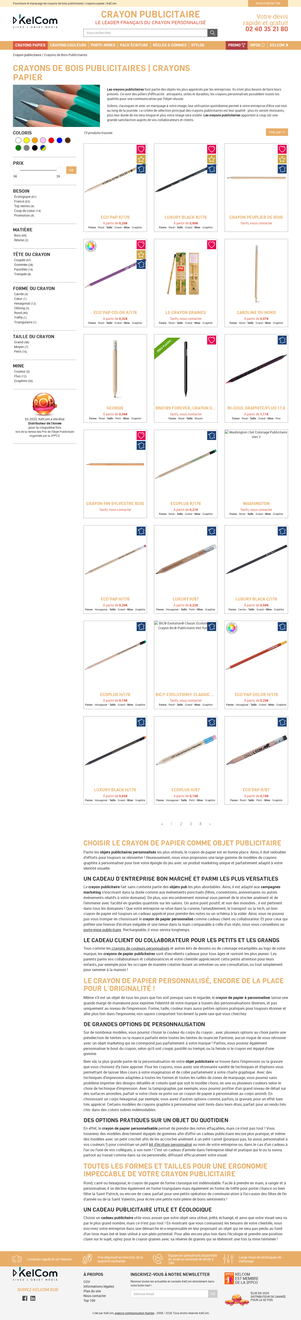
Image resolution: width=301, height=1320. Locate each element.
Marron (68, 140)
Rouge (51, 140)
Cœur (20, 298)
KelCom (277, 45)
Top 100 (89, 1300)
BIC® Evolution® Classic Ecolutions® (186, 695)
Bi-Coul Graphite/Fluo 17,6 (256, 408)
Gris (27, 148)
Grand (21, 342)
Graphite (23, 381)
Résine (21, 240)
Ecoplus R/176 (185, 503)
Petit (20, 351)
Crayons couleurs (68, 45)
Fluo (20, 376)
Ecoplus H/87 (185, 790)
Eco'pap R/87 (256, 790)
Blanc (18, 140)
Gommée (23, 264)
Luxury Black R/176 (186, 217)
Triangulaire (25, 322)
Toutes (43, 148)
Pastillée (23, 269)
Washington (256, 503)
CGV (86, 1281)
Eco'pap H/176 (115, 599)
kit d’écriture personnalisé (170, 1144)
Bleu (59, 140)
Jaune (27, 140)
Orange (35, 140)
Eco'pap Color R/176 (115, 312)
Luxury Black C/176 (256, 599)
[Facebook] (24, 1298)
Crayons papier (30, 45)
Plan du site (92, 1291)
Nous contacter (268, 3)
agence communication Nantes (134, 1313)
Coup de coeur (27, 210)
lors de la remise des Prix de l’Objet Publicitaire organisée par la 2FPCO (45, 433)
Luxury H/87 (186, 599)
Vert (18, 148)
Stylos (197, 45)
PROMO (235, 45)
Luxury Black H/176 (115, 790)
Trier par (275, 132)
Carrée (21, 294)
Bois (20, 235)
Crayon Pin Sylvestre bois (115, 503)
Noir (35, 148)
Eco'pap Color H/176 (256, 695)
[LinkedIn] (32, 1298)
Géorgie (115, 408)
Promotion (24, 215)
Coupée (22, 260)
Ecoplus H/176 (115, 695)
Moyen (21, 346)
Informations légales (98, 1286)
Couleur (22, 371)
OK (71, 170)
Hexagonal (25, 303)
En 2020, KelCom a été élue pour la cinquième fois (44, 423)
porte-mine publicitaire (102, 929)
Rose (43, 140)
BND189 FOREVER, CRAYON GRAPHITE (186, 408)
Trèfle (20, 317)
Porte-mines (103, 45)
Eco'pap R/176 (115, 217)
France (22, 201)
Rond (21, 312)
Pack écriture (134, 45)
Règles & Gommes (169, 45)
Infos (255, 45)
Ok (213, 1293)
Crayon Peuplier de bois (256, 217)
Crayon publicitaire (150, 14)
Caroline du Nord (256, 312)
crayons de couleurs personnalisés (140, 948)
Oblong (21, 308)
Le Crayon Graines (186, 312)
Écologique (25, 196)
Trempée (22, 274)
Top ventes (24, 206)
